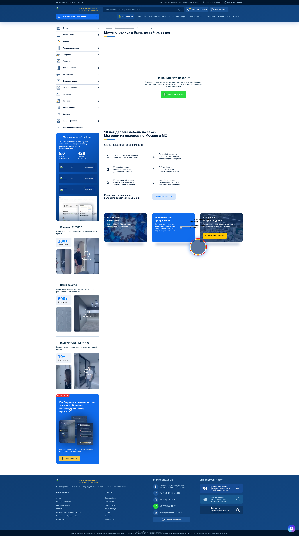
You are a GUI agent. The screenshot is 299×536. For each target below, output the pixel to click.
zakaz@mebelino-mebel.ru (191, 2)
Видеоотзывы (224, 17)
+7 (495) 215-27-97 (235, 2)
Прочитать (89, 167)
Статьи (80, 2)
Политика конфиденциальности (68, 512)
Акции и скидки (61, 2)
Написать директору (164, 196)
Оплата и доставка (157, 17)
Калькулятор (127, 17)
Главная (109, 28)
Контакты (237, 17)
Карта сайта (61, 519)
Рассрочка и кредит (177, 17)
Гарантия (72, 2)
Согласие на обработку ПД (66, 516)
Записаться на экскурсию (214, 235)
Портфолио (210, 17)
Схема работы (195, 17)
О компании (141, 17)
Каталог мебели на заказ (124, 28)
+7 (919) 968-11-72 (168, 506)
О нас (58, 498)
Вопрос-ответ (110, 519)
